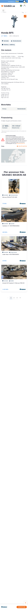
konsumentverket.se (20, 143)
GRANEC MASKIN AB (14, 175)
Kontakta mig (21, 607)
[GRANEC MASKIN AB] (4, 607)
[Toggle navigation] (3, 10)
